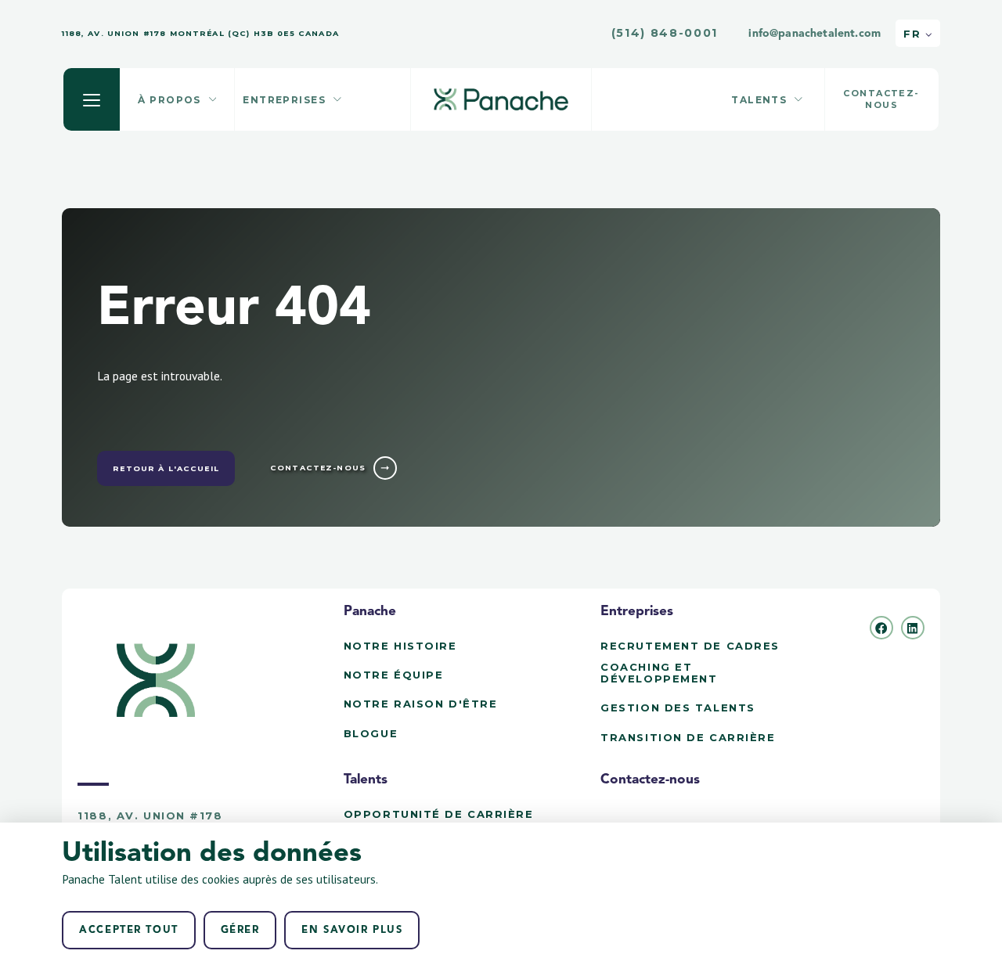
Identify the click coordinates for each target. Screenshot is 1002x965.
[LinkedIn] (913, 627)
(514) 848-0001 (665, 33)
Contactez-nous (650, 780)
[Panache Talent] (501, 99)
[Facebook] (881, 627)
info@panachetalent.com (814, 33)
